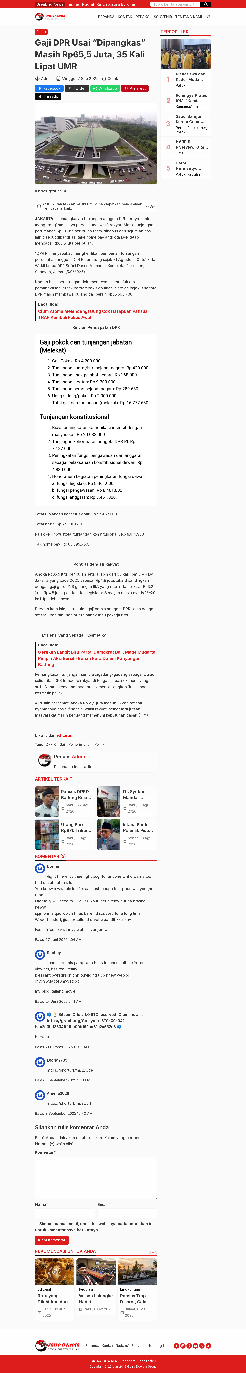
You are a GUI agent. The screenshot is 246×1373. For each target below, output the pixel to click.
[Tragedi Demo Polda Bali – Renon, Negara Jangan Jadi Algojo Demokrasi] (54, 1271)
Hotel (180, 153)
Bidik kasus (47, 1289)
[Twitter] (202, 1346)
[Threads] (189, 1346)
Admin (79, 756)
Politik (41, 32)
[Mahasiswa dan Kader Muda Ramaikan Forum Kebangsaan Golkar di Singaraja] (186, 54)
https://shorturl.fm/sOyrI (69, 1103)
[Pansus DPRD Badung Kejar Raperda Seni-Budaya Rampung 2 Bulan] (47, 801)
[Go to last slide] (151, 1252)
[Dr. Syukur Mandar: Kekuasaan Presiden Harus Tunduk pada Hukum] (108, 801)
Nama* (41, 1204)
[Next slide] (155, 1252)
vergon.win (101, 929)
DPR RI (51, 744)
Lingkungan (130, 1289)
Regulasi (194, 174)
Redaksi (143, 17)
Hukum (64, 1289)
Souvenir (163, 17)
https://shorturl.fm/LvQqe (70, 1070)
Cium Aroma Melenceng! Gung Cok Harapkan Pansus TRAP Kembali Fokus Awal (92, 314)
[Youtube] (195, 1346)
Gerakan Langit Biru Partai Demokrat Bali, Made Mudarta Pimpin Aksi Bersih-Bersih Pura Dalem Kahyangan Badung (96, 658)
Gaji (63, 744)
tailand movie (63, 991)
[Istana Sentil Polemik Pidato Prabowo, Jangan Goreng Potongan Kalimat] (108, 834)
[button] (205, 4)
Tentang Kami (188, 17)
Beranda (106, 17)
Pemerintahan (80, 744)
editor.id (64, 735)
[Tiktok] (208, 1346)
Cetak (113, 78)
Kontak (125, 17)
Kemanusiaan (187, 107)
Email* (103, 1204)
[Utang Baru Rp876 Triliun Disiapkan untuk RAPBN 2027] (47, 834)
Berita (180, 128)
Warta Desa (129, 1293)
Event (83, 1289)
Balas (39, 940)
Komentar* (45, 1152)
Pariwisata (98, 1289)
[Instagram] (183, 1346)
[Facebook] (176, 1346)
